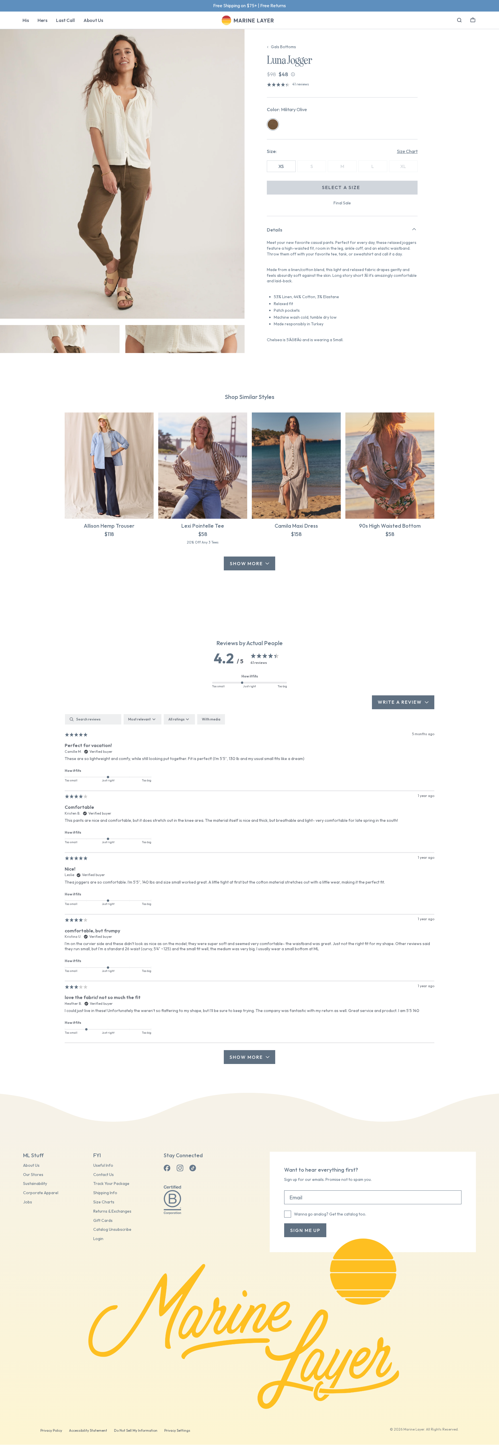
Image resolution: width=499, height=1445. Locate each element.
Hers (42, 20)
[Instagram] (179, 1168)
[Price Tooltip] (293, 74)
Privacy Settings (177, 1430)
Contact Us (103, 1174)
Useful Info (103, 1165)
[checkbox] (211, 719)
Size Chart (407, 151)
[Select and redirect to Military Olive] (273, 124)
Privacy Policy (51, 1430)
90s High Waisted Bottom (390, 525)
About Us (93, 20)
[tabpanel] (249, 889)
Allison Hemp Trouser (109, 525)
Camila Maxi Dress (296, 525)
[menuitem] (26, 20)
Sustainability (35, 1183)
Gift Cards (103, 1220)
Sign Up (269, 5)
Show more (246, 1057)
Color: (287, 109)
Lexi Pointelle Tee (202, 525)
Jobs (27, 1202)
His (26, 20)
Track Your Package (111, 1183)
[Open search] (459, 20)
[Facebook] (167, 1168)
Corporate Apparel (40, 1192)
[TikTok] (192, 1168)
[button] (472, 19)
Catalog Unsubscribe (112, 1229)
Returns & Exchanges (112, 1211)
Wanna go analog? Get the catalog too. (330, 1214)
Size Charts (103, 1202)
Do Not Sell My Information (135, 1430)
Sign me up (305, 1230)
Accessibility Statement (88, 1430)
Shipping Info (105, 1192)
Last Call (65, 20)
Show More (246, 563)
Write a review (400, 702)
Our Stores (33, 1174)
